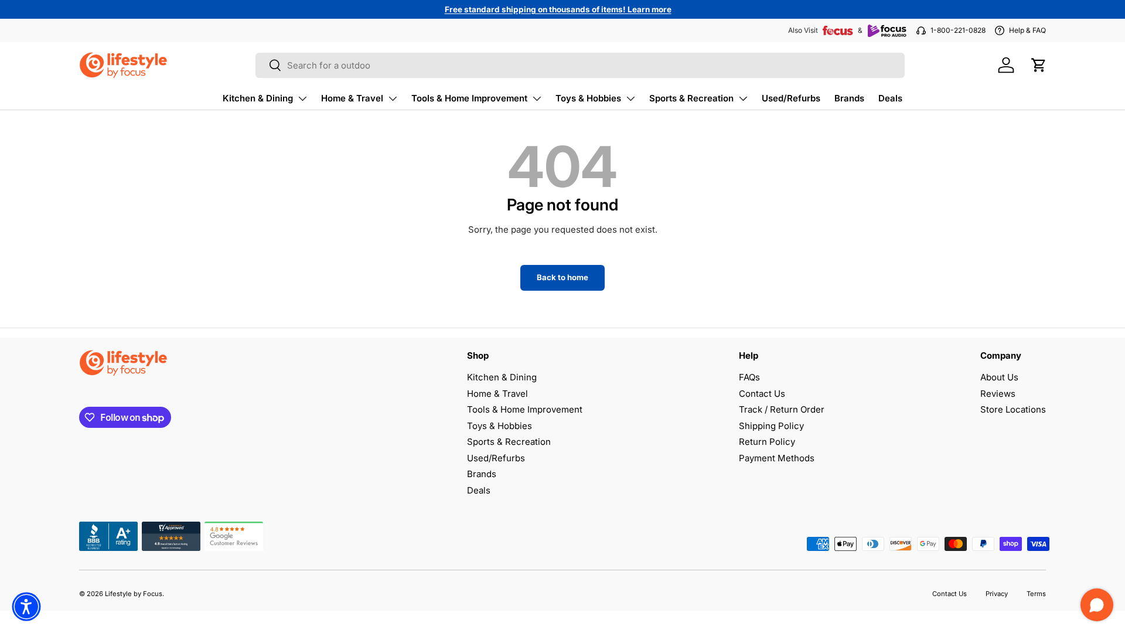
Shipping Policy (771, 425)
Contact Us (762, 393)
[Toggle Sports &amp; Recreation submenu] (743, 98)
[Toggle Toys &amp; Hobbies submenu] (630, 98)
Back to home (562, 277)
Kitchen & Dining (258, 98)
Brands (849, 98)
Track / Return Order (781, 409)
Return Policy (767, 441)
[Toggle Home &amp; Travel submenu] (393, 98)
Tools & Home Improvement (469, 98)
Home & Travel (352, 98)
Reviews (997, 393)
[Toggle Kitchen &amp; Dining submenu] (302, 98)
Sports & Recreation (691, 98)
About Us (999, 377)
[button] (1039, 65)
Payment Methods (776, 458)
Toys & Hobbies (588, 98)
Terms (1036, 594)
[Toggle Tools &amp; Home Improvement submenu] (537, 98)
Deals (890, 98)
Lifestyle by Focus (133, 594)
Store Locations (1013, 409)
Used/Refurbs (791, 98)
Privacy (997, 594)
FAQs (749, 377)
